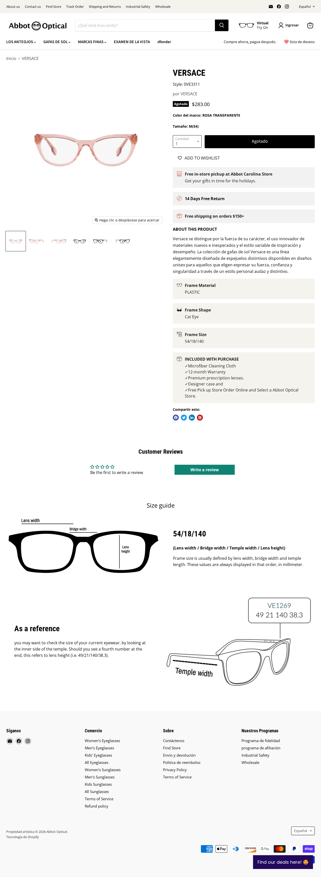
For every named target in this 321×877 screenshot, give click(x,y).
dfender (164, 42)
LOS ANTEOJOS (20, 42)
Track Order (75, 7)
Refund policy (96, 806)
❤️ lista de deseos (299, 42)
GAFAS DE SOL (55, 42)
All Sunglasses (97, 791)
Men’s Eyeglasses (99, 747)
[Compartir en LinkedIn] (192, 418)
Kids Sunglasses (98, 784)
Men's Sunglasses (100, 776)
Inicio (11, 58)
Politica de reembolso (181, 762)
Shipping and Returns (105, 7)
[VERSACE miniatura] (16, 241)
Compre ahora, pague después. (250, 42)
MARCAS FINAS (91, 42)
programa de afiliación (261, 747)
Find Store (53, 7)
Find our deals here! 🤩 (283, 862)
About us (13, 7)
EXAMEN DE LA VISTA (132, 42)
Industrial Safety (138, 7)
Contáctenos (173, 740)
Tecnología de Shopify (22, 837)
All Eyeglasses (96, 762)
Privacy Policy (175, 769)
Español (305, 6)
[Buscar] (221, 25)
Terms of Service (99, 798)
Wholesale (163, 7)
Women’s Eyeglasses (102, 740)
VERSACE (189, 94)
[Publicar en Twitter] (184, 418)
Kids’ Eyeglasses (98, 755)
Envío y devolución (179, 755)
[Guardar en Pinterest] (200, 418)
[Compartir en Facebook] (176, 418)
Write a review (204, 469)
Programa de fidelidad (261, 740)
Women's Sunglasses (103, 769)
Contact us (33, 7)
